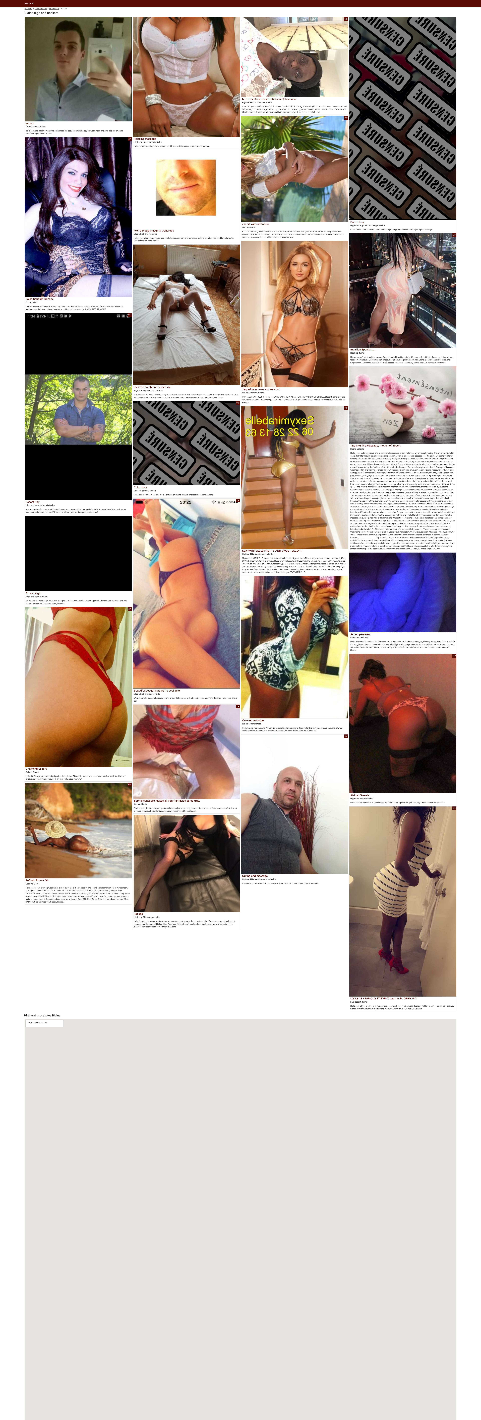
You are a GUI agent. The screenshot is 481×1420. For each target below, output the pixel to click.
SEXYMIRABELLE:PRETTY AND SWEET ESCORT (272, 550)
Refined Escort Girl (37, 880)
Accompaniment (360, 634)
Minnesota (54, 8)
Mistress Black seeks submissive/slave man (269, 99)
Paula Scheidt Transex (39, 299)
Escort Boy (33, 501)
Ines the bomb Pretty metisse (152, 387)
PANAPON (29, 3)
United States (41, 8)
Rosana (138, 913)
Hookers (28, 8)
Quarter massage (253, 720)
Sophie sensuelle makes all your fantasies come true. (167, 800)
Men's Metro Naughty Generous (154, 230)
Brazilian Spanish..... (362, 349)
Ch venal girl (33, 593)
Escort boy (357, 222)
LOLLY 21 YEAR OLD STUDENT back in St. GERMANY (383, 998)
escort (30, 123)
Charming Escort (36, 768)
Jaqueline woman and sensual (260, 389)
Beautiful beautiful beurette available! (157, 690)
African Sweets (359, 795)
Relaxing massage (145, 138)
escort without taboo (255, 224)
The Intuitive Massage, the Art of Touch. (375, 445)
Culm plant (140, 487)
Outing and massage (255, 875)
